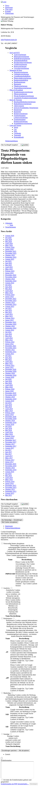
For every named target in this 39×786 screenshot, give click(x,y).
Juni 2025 (8, 263)
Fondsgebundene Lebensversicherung (21, 116)
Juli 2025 (8, 261)
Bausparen (17, 84)
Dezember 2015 (10, 485)
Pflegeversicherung (20, 94)
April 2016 (9, 478)
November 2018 (10, 419)
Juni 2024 (8, 287)
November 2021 (10, 348)
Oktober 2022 (10, 326)
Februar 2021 (9, 365)
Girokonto (17, 133)
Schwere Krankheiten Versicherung (26, 108)
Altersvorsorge (19, 106)
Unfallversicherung (20, 64)
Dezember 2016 (10, 464)
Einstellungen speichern (9, 750)
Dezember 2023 (10, 298)
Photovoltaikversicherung (22, 78)
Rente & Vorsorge (16, 100)
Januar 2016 (9, 483)
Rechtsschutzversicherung (23, 62)
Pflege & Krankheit (16, 90)
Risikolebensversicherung (22, 104)
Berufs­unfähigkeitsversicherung (25, 102)
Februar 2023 (9, 318)
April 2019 (9, 409)
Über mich (8, 9)
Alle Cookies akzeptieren (9, 522)
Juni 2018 (8, 428)
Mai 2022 (8, 336)
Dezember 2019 (10, 393)
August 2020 (9, 377)
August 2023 (9, 306)
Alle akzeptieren (24, 750)
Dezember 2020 (10, 369)
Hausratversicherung (21, 72)
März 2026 (9, 245)
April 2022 (9, 338)
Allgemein (8, 223)
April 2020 (9, 385)
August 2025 (9, 259)
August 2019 (9, 401)
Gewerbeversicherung (21, 68)
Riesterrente (18, 110)
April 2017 (9, 456)
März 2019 (9, 411)
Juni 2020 (8, 381)
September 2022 (10, 328)
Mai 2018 (8, 430)
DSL (15, 131)
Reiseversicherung (20, 66)
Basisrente (17, 112)
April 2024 (9, 291)
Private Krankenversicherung (24, 96)
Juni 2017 (8, 452)
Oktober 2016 (10, 468)
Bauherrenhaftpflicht (21, 80)
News (7, 5)
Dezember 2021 (10, 346)
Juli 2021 (8, 356)
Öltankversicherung (20, 86)
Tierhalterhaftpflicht (20, 60)
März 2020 (9, 387)
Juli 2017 (8, 450)
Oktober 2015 (10, 489)
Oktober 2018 (10, 420)
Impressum (9, 7)
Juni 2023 (8, 310)
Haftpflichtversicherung (22, 58)
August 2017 (9, 448)
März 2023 (9, 316)
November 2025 (10, 253)
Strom (16, 127)
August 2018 (9, 424)
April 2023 (9, 314)
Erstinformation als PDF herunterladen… (15, 784)
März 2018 (9, 434)
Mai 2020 (8, 383)
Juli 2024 (8, 285)
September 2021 (10, 352)
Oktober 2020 (10, 373)
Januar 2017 (9, 462)
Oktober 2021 (10, 350)
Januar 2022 (9, 344)
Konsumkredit (19, 137)
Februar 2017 (9, 460)
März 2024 (9, 293)
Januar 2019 (9, 415)
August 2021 (9, 354)
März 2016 (9, 479)
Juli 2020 (8, 379)
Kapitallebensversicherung (23, 123)
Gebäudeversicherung (21, 74)
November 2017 (10, 442)
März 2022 (9, 340)
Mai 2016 (8, 476)
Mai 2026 (8, 241)
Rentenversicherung (21, 114)
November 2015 (10, 487)
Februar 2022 (9, 342)
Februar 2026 (9, 247)
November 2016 (10, 466)
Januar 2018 (9, 438)
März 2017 (9, 458)
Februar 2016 (9, 481)
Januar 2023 (9, 320)
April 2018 (9, 432)
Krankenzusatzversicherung (23, 92)
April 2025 (9, 267)
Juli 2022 (8, 332)
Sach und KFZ (15, 53)
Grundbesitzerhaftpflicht (22, 76)
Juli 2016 (8, 474)
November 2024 (10, 277)
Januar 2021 (9, 367)
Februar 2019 (9, 413)
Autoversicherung (20, 55)
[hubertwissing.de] (3, 2)
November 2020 (10, 371)
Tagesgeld (17, 135)
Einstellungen (18, 520)
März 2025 (9, 269)
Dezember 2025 (10, 251)
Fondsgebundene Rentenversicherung (21, 120)
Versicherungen (10, 227)
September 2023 (10, 304)
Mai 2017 (8, 454)
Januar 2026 (9, 249)
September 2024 (10, 281)
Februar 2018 (9, 436)
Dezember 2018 (10, 417)
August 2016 (9, 472)
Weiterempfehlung (11, 141)
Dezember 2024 (10, 275)
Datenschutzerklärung (12, 528)
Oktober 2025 (10, 255)
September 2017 (10, 446)
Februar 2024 (9, 295)
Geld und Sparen (15, 125)
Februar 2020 (9, 389)
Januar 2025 (9, 273)
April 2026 (9, 243)
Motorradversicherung (21, 56)
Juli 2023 (8, 308)
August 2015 (9, 493)
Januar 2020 (9, 391)
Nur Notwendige (7, 520)
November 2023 (10, 300)
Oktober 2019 (10, 397)
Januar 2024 (9, 297)
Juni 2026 (8, 239)
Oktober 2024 (10, 279)
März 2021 (9, 363)
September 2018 (10, 422)
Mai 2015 (8, 495)
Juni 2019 (8, 405)
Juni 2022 (8, 334)
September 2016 (10, 470)
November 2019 (10, 395)
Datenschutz (9, 13)
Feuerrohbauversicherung (22, 88)
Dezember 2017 (10, 440)
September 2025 (10, 257)
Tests (11, 225)
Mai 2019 (8, 407)
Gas (15, 129)
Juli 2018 (8, 426)
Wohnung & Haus (16, 70)
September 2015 (10, 491)
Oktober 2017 (10, 444)
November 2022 (10, 324)
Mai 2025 (8, 265)
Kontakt (8, 11)
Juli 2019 (8, 403)
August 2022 (9, 330)
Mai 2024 (8, 289)
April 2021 (9, 361)
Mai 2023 (8, 312)
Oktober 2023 (10, 302)
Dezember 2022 (10, 322)
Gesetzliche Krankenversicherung (25, 98)
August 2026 (9, 236)
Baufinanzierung (19, 82)
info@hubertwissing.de (9, 40)
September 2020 (10, 375)
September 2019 (10, 399)
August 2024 (9, 283)
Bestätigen (33, 784)
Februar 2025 (9, 271)
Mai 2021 (8, 359)
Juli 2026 (8, 237)
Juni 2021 (8, 358)
